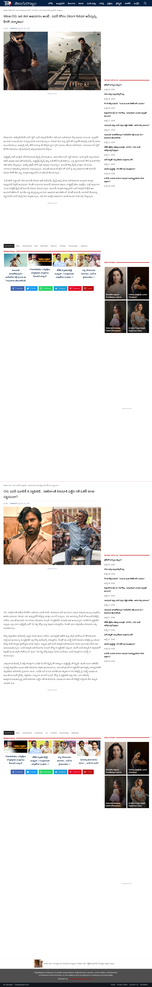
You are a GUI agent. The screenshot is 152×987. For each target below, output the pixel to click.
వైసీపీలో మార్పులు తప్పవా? (113, 85)
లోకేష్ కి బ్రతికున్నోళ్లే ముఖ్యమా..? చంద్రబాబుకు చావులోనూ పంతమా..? (64, 273)
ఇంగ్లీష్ (136, 3)
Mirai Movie (44, 245)
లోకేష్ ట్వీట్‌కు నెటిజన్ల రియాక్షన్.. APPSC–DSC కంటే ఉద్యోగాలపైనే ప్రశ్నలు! (122, 148)
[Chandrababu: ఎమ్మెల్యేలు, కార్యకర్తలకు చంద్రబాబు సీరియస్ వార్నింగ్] (40, 260)
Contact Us (133, 985)
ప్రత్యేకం (110, 3)
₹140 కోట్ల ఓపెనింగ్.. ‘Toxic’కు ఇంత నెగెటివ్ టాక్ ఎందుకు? (124, 103)
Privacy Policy (122, 985)
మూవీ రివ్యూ (91, 3)
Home (6, 10)
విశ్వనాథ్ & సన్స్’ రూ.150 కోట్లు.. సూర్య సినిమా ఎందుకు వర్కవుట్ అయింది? (125, 114)
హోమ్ (50, 3)
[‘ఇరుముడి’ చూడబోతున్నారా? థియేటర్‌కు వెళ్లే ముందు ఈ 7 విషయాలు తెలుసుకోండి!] (15, 261)
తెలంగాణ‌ (71, 3)
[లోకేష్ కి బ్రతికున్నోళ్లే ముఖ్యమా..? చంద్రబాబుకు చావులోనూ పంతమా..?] (64, 261)
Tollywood (84, 245)
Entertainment (27, 245)
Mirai (36, 245)
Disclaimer (144, 985)
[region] (52, 113)
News (18, 245)
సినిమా (81, 3)
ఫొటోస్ (128, 3)
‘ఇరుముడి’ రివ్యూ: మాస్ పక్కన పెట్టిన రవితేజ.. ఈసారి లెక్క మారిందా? (126, 125)
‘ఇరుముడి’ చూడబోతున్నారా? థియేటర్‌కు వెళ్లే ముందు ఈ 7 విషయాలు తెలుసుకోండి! (15, 275)
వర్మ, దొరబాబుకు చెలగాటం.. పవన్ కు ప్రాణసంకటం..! (88, 273)
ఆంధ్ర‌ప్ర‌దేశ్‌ (60, 3)
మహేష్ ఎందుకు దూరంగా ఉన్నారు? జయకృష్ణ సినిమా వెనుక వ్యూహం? (124, 179)
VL (7, 28)
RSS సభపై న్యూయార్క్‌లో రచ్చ (114, 94)
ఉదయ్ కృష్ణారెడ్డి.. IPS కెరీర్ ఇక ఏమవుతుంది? (119, 169)
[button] (115, 283)
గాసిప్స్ (101, 3)
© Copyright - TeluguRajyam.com (16, 985)
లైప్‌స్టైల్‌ (119, 3)
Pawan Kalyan (73, 245)
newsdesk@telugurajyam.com (81, 979)
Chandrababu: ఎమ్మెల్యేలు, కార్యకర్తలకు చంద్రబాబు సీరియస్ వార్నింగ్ (40, 272)
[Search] (145, 3)
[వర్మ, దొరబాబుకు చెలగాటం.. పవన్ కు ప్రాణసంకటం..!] (88, 261)
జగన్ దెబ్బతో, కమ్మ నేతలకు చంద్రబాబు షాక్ (118, 159)
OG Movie (63, 245)
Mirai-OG (54, 245)
